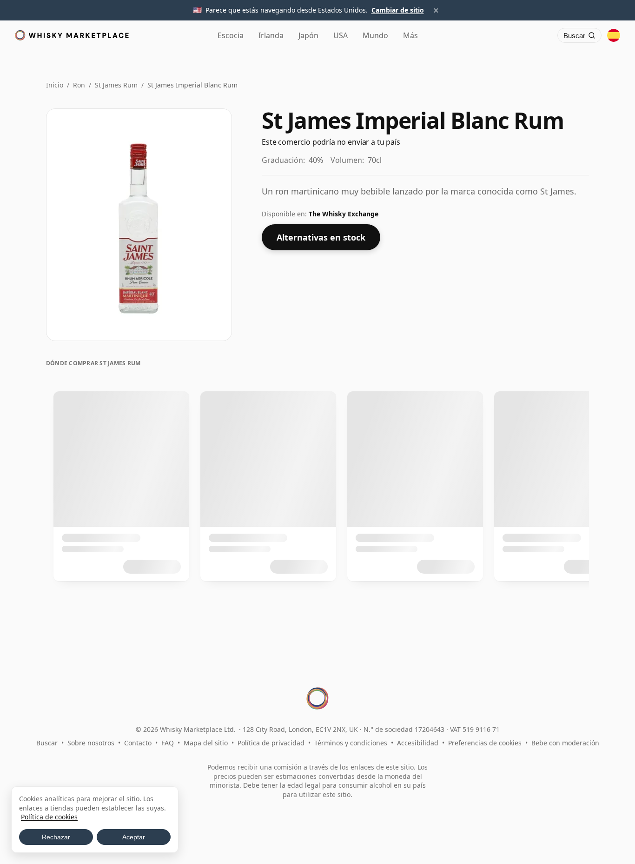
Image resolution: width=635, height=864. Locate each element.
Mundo (375, 35)
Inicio (54, 84)
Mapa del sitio (206, 742)
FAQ (167, 742)
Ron (79, 84)
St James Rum (116, 84)
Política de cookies (49, 816)
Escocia (231, 35)
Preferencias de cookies (485, 742)
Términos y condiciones (350, 742)
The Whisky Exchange (343, 213)
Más (410, 35)
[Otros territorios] (613, 35)
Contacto (138, 742)
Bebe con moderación (565, 742)
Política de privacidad (271, 742)
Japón (308, 35)
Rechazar (56, 837)
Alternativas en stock (321, 237)
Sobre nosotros (90, 742)
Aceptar (133, 837)
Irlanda (271, 35)
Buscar (47, 742)
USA (340, 35)
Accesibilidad (417, 742)
